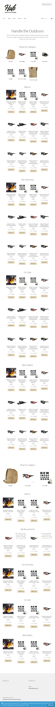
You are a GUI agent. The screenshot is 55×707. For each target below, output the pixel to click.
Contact (19, 18)
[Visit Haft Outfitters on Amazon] (4, 686)
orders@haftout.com (33, 688)
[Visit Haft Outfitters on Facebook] (7, 686)
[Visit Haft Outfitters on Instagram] (10, 686)
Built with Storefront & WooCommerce (12, 699)
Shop (25, 18)
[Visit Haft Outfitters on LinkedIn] (13, 686)
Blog (14, 18)
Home (4, 18)
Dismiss (51, 705)
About (9, 18)
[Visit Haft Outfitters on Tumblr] (19, 686)
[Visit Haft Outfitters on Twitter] (16, 686)
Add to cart (11, 111)
